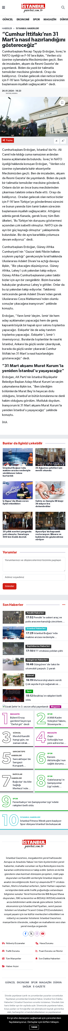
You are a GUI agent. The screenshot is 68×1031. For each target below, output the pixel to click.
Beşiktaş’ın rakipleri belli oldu (43, 697)
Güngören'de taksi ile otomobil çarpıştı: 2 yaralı (42, 666)
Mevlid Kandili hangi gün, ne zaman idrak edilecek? (21, 740)
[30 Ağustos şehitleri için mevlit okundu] (50, 457)
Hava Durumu (46, 943)
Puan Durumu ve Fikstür (51, 951)
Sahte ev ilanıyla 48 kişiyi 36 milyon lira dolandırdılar (49, 504)
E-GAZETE (39, 986)
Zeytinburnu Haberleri (38, 646)
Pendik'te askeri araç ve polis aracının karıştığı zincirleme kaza (44, 620)
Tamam (34, 1027)
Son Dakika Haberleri (49, 958)
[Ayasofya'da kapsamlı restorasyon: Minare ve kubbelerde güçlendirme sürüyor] (50, 520)
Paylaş (9, 140)
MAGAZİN (49, 19)
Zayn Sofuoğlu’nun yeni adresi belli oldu (56, 740)
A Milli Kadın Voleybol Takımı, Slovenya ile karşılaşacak (56, 721)
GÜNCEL (7, 19)
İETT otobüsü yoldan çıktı (44, 650)
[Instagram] (37, 933)
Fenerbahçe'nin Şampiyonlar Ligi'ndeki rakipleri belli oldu (36, 804)
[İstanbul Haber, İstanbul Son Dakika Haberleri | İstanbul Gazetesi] (33, 7)
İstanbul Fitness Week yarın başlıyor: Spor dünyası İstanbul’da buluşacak (41, 823)
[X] (31, 933)
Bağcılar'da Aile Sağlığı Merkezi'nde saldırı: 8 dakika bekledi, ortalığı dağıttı (22, 785)
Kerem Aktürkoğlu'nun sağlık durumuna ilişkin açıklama (57, 761)
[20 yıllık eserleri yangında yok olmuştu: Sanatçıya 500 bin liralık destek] (18, 520)
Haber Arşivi (12, 966)
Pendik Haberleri (35, 613)
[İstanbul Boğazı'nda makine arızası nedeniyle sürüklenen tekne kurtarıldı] (18, 457)
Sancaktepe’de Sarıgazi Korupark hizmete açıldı (22, 763)
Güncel (30, 676)
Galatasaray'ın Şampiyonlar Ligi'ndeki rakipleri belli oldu (56, 783)
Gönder (9, 586)
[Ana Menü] (3, 7)
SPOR (36, 19)
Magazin (55, 707)
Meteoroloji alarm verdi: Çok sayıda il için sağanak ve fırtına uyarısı (43, 682)
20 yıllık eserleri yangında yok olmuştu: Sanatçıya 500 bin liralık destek (17, 534)
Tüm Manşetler (13, 958)
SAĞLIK (27, 986)
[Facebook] (25, 933)
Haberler (7, 28)
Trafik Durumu (13, 951)
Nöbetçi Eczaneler (15, 943)
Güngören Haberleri (37, 660)
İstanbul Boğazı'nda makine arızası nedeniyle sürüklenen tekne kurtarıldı (41, 635)
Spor (29, 691)
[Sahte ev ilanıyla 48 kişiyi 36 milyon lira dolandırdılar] (50, 490)
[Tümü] (63, 604)
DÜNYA (57, 982)
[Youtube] (42, 933)
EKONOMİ (23, 19)
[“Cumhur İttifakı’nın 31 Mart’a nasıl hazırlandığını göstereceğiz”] (34, 117)
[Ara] (63, 8)
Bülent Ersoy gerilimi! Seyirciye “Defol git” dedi (20, 721)
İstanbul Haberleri (27, 28)
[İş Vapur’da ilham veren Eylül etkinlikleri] (18, 490)
